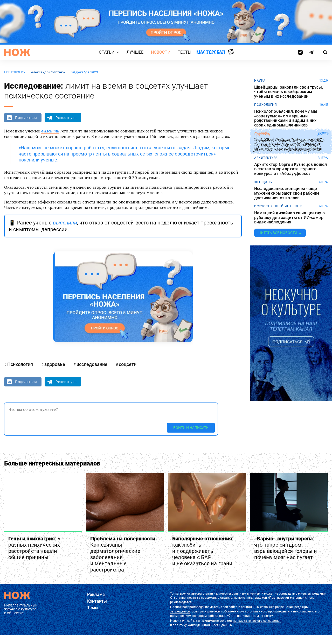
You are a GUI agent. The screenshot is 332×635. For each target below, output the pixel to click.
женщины (263, 182)
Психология (14, 72)
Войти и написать (191, 428)
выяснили (50, 130)
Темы (93, 607)
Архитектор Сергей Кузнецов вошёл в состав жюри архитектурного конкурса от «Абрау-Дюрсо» (290, 169)
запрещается (180, 611)
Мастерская (211, 52)
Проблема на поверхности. (123, 554)
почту (268, 616)
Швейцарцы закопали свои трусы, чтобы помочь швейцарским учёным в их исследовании (288, 92)
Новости (160, 52)
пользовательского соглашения (257, 621)
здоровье (54, 364)
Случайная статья (231, 52)
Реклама (96, 594)
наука (260, 80)
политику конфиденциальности (196, 625)
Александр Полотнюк (48, 72)
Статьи (106, 52)
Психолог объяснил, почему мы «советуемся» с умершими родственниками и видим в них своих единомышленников (285, 118)
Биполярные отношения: (202, 551)
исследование (92, 364)
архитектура (266, 158)
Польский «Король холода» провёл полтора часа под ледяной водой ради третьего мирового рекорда (289, 145)
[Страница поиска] (325, 52)
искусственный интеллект (279, 206)
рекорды (262, 133)
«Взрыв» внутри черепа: (285, 547)
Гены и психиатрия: (34, 547)
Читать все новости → (280, 233)
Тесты (185, 52)
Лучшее (135, 52)
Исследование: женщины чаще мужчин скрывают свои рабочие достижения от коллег (287, 193)
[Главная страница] (17, 52)
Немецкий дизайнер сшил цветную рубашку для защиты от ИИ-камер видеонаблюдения (289, 217)
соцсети (127, 364)
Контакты (97, 601)
